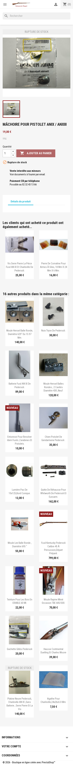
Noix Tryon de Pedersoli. (53, 330)
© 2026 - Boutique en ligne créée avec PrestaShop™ (29, 762)
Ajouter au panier (36, 153)
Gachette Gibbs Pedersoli (19, 649)
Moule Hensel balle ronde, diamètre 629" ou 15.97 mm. (19, 334)
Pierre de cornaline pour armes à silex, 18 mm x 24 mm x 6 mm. (53, 267)
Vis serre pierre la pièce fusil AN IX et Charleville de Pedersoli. (19, 267)
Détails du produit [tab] (21, 201)
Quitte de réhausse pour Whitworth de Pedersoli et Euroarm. (53, 493)
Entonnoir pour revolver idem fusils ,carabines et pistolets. (19, 440)
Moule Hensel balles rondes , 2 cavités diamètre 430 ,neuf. (53, 387)
